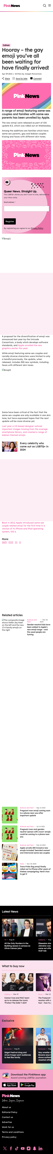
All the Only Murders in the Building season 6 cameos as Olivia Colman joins (17, 945)
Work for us (8, 1127)
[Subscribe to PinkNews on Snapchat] (34, 1149)
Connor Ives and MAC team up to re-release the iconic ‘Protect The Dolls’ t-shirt (16, 1000)
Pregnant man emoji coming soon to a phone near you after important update (35, 813)
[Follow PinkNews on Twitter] (5, 1149)
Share (7, 78)
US (20, 542)
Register (10, 221)
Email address (12, 202)
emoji (11, 542)
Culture (6, 45)
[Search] (44, 5)
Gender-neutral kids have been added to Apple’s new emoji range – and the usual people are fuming (38, 629)
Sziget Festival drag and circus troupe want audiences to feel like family (17, 1055)
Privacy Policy (37, 228)
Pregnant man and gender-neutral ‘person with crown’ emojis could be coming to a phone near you (35, 833)
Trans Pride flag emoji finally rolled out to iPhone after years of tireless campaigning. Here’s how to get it (35, 870)
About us (6, 1107)
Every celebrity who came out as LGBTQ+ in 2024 (34, 446)
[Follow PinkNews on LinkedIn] (40, 1149)
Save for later (21, 78)
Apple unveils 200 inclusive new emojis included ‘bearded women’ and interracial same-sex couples (35, 850)
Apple (4, 542)
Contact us (7, 1117)
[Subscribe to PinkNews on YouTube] (23, 1149)
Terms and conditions (13, 1132)
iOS (16, 542)
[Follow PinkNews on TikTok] (16, 1149)
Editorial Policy (9, 1112)
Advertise (7, 1122)
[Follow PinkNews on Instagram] (28, 1149)
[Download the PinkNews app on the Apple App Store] (10, 1084)
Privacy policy (9, 1137)
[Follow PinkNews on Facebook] (11, 1149)
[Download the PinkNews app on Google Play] (27, 1084)
